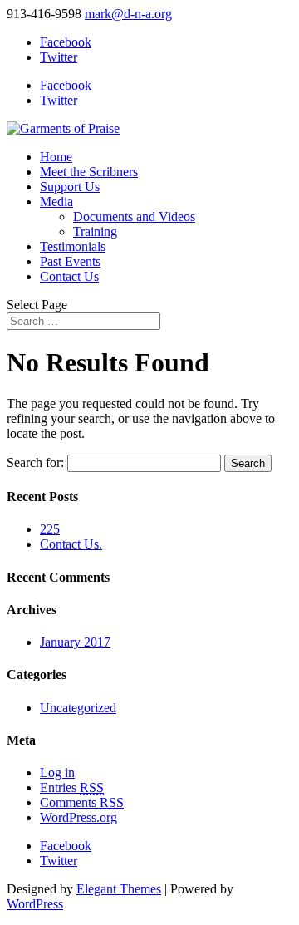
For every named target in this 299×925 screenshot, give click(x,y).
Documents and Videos (134, 216)
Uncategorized (78, 708)
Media (56, 201)
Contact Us (69, 276)
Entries (72, 787)
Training (95, 231)
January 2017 (75, 642)
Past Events (70, 261)
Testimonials (72, 246)
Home (56, 157)
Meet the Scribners (89, 172)
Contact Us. (71, 544)
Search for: (35, 462)
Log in (57, 772)
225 (50, 529)
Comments (82, 802)
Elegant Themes (118, 889)
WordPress (35, 904)
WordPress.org (78, 817)
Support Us (70, 187)
